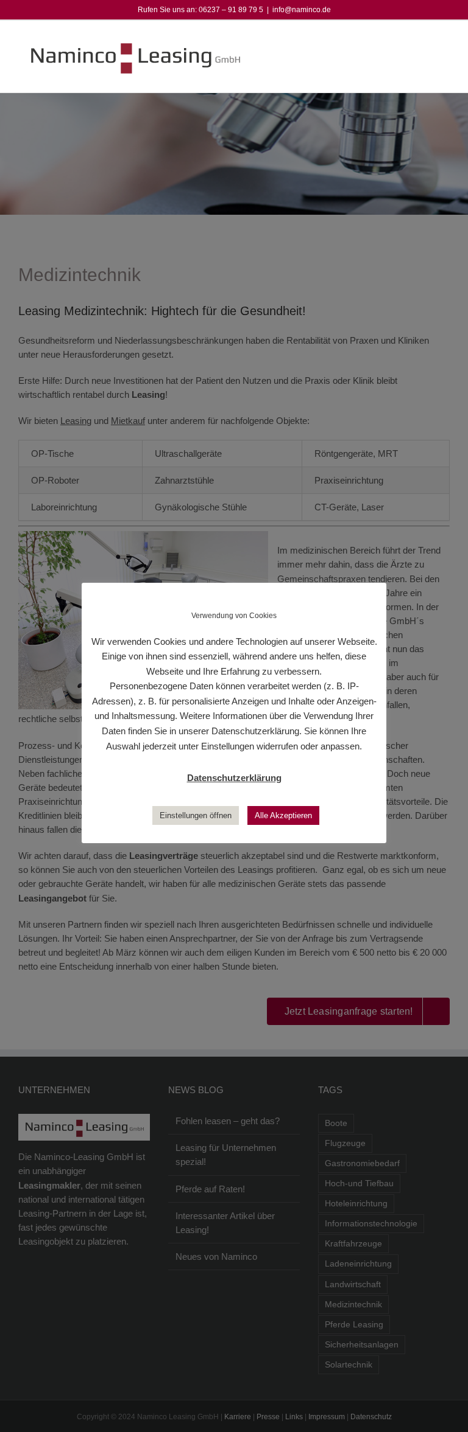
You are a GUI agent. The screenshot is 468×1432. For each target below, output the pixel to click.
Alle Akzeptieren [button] (283, 815)
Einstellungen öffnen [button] (196, 815)
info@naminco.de (301, 9)
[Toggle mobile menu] (445, 39)
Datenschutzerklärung (234, 778)
